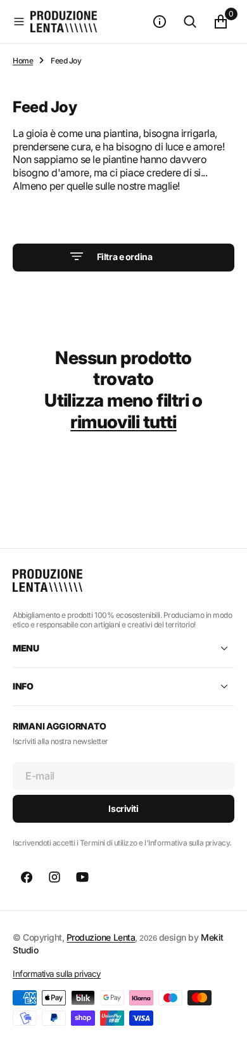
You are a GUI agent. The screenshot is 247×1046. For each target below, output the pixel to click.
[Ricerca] (190, 22)
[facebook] (27, 877)
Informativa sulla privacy (57, 974)
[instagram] (54, 877)
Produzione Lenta (100, 937)
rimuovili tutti (123, 422)
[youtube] (82, 877)
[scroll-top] (225, 1024)
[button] (19, 21)
